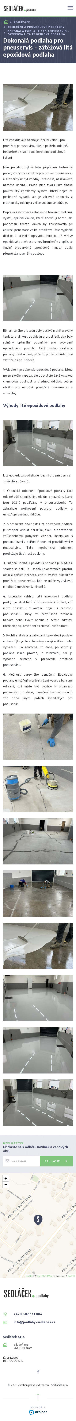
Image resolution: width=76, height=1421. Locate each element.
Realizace (22, 21)
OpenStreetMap (44, 1276)
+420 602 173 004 (28, 1314)
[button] (38, 1221)
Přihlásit (53, 1161)
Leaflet (29, 1276)
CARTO (71, 1276)
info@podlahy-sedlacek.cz (35, 1322)
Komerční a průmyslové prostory (36, 26)
